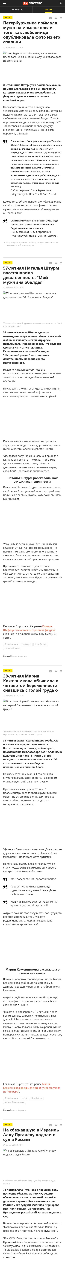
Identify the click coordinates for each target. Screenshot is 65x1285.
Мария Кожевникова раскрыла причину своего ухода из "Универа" (31, 1087)
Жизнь (48, 9)
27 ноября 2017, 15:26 (13, 47)
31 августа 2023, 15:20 (13, 287)
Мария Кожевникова (14, 1102)
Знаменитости (11, 644)
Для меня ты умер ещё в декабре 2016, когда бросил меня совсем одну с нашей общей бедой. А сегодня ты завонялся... (34, 224)
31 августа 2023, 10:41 (13, 1145)
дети (24, 1098)
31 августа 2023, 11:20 (13, 695)
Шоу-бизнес (40, 644)
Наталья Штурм (12, 648)
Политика (16, 9)
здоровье (26, 644)
